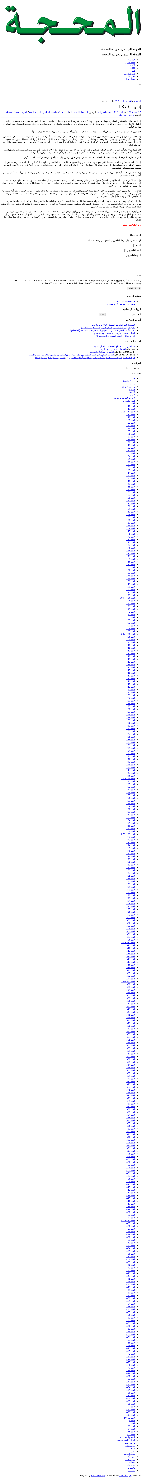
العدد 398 (130, 1153)
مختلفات (131, 1467)
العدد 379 (130, 1100)
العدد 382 (130, 1109)
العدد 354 (130, 1037)
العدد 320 (130, 970)
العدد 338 (130, 1000)
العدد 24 (131, 750)
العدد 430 (130, 1237)
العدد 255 (130, 795)
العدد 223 (130, 700)
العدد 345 (130, 1014)
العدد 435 (130, 1251)
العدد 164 (130, 514)
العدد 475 (130, 1362)
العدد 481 (130, 1378)
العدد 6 (132, 1420)
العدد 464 (130, 1331)
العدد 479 (130, 1373)
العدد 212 (130, 656)
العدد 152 (130, 489)
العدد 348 (130, 1023)
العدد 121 (130, 420)
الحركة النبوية (35, 112)
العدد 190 (130, 586)
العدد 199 (130, 609)
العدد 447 (130, 1284)
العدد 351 (130, 1028)
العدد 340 (130, 1006)
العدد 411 (130, 1187)
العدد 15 (131, 486)
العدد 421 (130, 1214)
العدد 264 (130, 820)
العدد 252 (130, 786)
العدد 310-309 (128, 942)
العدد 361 (130, 1056)
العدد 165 (130, 517)
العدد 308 (130, 939)
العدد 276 (130, 850)
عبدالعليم (131, 346)
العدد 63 (131, 1426)
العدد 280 (130, 861)
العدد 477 (130, 1367)
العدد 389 (130, 1128)
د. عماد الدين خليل (126, 115)
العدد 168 (130, 525)
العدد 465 (130, 1334)
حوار (133, 1451)
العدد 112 (130, 414)
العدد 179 (130, 559)
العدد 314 (130, 953)
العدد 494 (130, 1415)
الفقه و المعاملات (127, 1437)
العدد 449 (130, 1289)
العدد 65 (131, 1431)
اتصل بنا (131, 76)
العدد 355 (130, 1039)
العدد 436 (130, 1253)
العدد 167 (130, 522)
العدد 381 (130, 1106)
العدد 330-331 (128, 981)
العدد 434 (130, 1248)
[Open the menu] (140, 84)
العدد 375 (130, 1089)
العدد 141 (130, 478)
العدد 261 (130, 811)
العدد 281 (130, 864)
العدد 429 (130, 1234)
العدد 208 (130, 636)
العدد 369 (130, 1075)
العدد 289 (130, 886)
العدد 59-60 (129, 1417)
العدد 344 (130, 1012)
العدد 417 (130, 1203)
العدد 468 (130, 1342)
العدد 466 (130, 1337)
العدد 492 (130, 1409)
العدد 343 (130, 1009)
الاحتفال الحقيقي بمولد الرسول (112, 349)
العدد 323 (130, 978)
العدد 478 (130, 1370)
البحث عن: (136, 314)
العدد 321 (130, 973)
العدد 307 (130, 937)
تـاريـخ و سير (129, 1442)
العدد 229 (130, 717)
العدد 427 (130, 1228)
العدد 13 (131, 445)
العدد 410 (130, 1184)
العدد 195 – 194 (127, 597)
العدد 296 (130, 906)
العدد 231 (130, 725)
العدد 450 (130, 1292)
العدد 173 (130, 542)
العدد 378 (130, 1098)
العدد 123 (130, 425)
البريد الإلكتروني (133, 250)
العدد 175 (130, 547)
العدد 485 (130, 1390)
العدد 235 (130, 736)
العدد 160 (130, 506)
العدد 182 (130, 570)
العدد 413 (130, 1192)
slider (132, 383)
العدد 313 (130, 950)
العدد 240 (130, 753)
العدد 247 (130, 773)
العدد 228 (130, 714)
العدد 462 (130, 1326)
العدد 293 (130, 898)
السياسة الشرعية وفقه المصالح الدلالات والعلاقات (113, 324)
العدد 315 (130, 956)
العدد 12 (131, 417)
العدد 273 (130, 842)
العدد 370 (130, 1078)
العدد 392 (130, 1137)
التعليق (138, 275)
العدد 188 (130, 578)
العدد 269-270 (128, 834)
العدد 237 (130, 742)
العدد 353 (130, 1034)
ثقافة (109, 112)
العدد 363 (130, 1062)
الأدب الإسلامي (49, 112)
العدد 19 (131, 584)
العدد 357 (130, 1045)
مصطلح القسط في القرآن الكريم (108, 346)
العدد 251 (130, 784)
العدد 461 (130, 1323)
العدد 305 (130, 931)
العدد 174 (130, 545)
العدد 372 (130, 1081)
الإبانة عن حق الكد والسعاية (102, 351)
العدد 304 (130, 928)
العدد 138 (130, 467)
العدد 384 (130, 1114)
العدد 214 (130, 664)
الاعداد (129, 101)
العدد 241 (130, 756)
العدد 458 (130, 1314)
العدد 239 (130, 748)
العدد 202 (130, 622)
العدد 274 (130, 845)
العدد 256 (130, 798)
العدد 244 (130, 764)
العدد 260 (130, 809)
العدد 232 (130, 728)
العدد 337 (130, 998)
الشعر (17, 112)
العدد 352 (130, 1031)
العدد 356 (130, 1042)
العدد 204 (130, 628)
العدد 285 (130, 875)
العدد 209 (130, 639)
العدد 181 (130, 567)
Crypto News (129, 381)
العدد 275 (130, 848)
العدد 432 (130, 1242)
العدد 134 (130, 456)
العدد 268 (130, 831)
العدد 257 (130, 800)
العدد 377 (130, 1095)
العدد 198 (130, 606)
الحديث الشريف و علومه (124, 397)
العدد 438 (130, 1259)
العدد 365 (130, 1067)
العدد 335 (130, 992)
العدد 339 (130, 1003)
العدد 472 (130, 1353)
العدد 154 (130, 495)
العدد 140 (130, 475)
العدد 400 (130, 1159)
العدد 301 (130, 920)
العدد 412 (130, 1189)
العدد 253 (130, 789)
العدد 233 (130, 731)
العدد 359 (130, 1050)
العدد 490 (130, 1403)
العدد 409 (130, 1181)
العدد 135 (130, 458)
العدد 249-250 (128, 778)
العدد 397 (130, 1151)
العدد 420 (130, 1212)
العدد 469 (130, 1345)
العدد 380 (130, 1103)
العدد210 (131, 1434)
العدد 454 (130, 1303)
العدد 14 (131, 472)
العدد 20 (131, 614)
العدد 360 (130, 1053)
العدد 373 (130, 1084)
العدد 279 (130, 859)
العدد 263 (130, 817)
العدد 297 (130, 909)
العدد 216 (130, 672)
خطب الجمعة (129, 1453)
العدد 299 (130, 914)
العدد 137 (130, 464)
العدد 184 (130, 575)
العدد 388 (130, 1126)
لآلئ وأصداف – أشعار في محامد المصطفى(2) (115, 335)
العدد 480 (130, 1376)
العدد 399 (130, 1156)
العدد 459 (130, 1317)
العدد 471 (130, 1351)
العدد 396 (130, 1148)
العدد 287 (130, 881)
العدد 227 (130, 711)
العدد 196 (130, 600)
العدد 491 (130, 1406)
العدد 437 (130, 1256)
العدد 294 (130, 900)
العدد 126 (130, 433)
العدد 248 (130, 775)
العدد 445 (130, 1278)
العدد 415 (130, 1198)
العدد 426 (130, 1226)
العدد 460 (130, 1320)
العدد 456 (130, 1309)
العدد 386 (130, 1120)
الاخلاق (132, 392)
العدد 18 (131, 561)
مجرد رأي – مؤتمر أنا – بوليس (121, 303)
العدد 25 (131, 781)
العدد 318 (130, 964)
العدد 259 (130, 806)
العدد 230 (130, 723)
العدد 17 (131, 531)
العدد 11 (131, 408)
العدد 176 (130, 550)
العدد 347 (130, 1020)
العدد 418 (130, 1206)
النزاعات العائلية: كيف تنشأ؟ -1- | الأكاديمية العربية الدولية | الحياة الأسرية (102, 357)
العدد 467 (130, 1340)
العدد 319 (130, 967)
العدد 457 (130, 1312)
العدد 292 (130, 895)
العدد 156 (130, 497)
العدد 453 (130, 1301)
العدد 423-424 (128, 1220)
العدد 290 (119, 101)
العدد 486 (130, 1392)
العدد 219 (130, 686)
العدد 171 (130, 536)
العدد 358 (130, 1048)
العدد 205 (130, 631)
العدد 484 (130, 1387)
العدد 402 (130, 1162)
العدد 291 (130, 892)
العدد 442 (130, 1270)
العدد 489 (130, 1401)
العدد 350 (130, 1025)
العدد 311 (130, 945)
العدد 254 (130, 792)
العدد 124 (130, 428)
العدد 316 (130, 959)
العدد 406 (130, 1173)
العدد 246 (130, 770)
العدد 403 (130, 1164)
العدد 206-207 (128, 634)
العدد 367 (130, 1073)
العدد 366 (130, 1070)
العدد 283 (130, 870)
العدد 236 (130, 739)
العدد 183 (130, 572)
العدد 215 (130, 667)
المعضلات (9, 112)
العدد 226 (130, 709)
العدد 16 (131, 503)
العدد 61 (131, 1423)
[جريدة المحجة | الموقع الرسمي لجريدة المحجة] (73, 43)
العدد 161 (130, 508)
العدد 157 (130, 500)
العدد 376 (130, 1092)
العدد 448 (130, 1287)
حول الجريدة (129, 73)
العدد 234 (130, 734)
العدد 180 (130, 564)
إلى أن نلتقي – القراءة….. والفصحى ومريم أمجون (114, 333)
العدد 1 (132, 403)
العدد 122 (130, 422)
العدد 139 (130, 470)
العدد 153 (130, 492)
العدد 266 (130, 825)
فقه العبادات (130, 1462)
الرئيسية (131, 59)
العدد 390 (130, 1131)
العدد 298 (130, 911)
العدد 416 (130, 1201)
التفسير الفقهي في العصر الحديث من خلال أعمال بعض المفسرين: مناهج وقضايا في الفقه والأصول (71, 354)
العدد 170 (130, 534)
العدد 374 (130, 1087)
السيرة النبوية (129, 400)
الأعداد (132, 65)
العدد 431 (130, 1239)
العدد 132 (130, 450)
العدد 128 (130, 439)
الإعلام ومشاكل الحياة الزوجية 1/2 (50, 357)
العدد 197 (130, 603)
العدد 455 (130, 1306)
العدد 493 (130, 1412)
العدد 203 (130, 625)
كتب (133, 70)
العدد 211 (130, 650)
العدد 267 (130, 828)
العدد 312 (130, 948)
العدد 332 (130, 984)
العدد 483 (130, 1384)
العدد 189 (130, 581)
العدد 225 (130, 706)
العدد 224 (130, 703)
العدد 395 (130, 1145)
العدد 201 (130, 620)
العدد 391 (130, 1134)
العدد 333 (130, 987)
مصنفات (131, 1470)
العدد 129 (130, 442)
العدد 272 (130, 839)
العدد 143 (130, 483)
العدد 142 (130, 481)
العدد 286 (130, 878)
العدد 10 (131, 406)
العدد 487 (130, 1395)
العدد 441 (130, 1267)
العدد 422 (130, 1217)
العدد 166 (130, 520)
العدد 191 (130, 589)
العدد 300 (130, 917)
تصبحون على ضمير (125, 301)
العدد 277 (130, 853)
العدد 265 (130, 823)
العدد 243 (130, 761)
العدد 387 (130, 1123)
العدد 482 (130, 1381)
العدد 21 (131, 642)
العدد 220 (130, 692)
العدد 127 (130, 436)
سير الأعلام (130, 1456)
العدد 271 (130, 836)
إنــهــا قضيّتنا (63, 112)
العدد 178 (130, 556)
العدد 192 (130, 592)
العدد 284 (130, 873)
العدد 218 (130, 681)
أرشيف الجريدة (128, 386)
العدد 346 (130, 1017)
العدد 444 (130, 1276)
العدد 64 (131, 1428)
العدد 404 (130, 1167)
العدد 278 (130, 856)
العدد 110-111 (128, 411)
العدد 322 (130, 975)
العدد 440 (130, 1264)
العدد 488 (130, 1398)
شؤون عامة (130, 1459)
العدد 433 (130, 1245)
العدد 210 (130, 645)
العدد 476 (130, 1365)
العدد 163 (130, 511)
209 (133, 378)
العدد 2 (132, 611)
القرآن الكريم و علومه (125, 1440)
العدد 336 (130, 995)
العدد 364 (130, 1064)
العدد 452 (130, 1298)
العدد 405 (130, 1170)
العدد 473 (130, 1356)
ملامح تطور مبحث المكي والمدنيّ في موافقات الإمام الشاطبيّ (108, 327)
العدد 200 (130, 617)
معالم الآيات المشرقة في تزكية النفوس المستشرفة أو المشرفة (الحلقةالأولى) (101, 330)
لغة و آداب (101, 112)
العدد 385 (130, 1117)
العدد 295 (130, 903)
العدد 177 (130, 553)
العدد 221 (130, 695)
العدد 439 (130, 1262)
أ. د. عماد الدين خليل (79, 112)
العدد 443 (130, 1273)
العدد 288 (130, 884)
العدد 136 (130, 461)
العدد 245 (130, 767)
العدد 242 (130, 759)
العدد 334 (130, 989)
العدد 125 (130, 431)
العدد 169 (130, 528)
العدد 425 (130, 1223)
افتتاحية (132, 389)
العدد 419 (130, 1209)
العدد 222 (130, 697)
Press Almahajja (98, 1475)
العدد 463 (130, 1328)
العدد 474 (130, 1359)
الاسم (137, 245)
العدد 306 (130, 934)
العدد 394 (130, 1142)
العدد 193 (130, 595)
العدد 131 (130, 447)
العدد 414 (130, 1195)
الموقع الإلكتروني (133, 255)
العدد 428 (130, 1231)
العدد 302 (130, 923)
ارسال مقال (130, 79)
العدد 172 (130, 539)
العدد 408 (130, 1178)
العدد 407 (130, 1176)
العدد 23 (131, 720)
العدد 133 (130, 453)
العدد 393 (130, 1139)
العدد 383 (130, 1112)
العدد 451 (130, 1295)
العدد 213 (130, 659)
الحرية (24, 112)
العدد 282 (130, 867)
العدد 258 (130, 803)
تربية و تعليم (130, 1445)
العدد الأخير (130, 62)
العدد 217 (130, 675)
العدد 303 (130, 925)
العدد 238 (130, 745)
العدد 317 (130, 962)
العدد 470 (130, 1348)
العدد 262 (130, 814)
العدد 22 (131, 689)
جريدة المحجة (125, 1475)
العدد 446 (130, 1281)
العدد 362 (130, 1059)
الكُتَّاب (132, 68)
